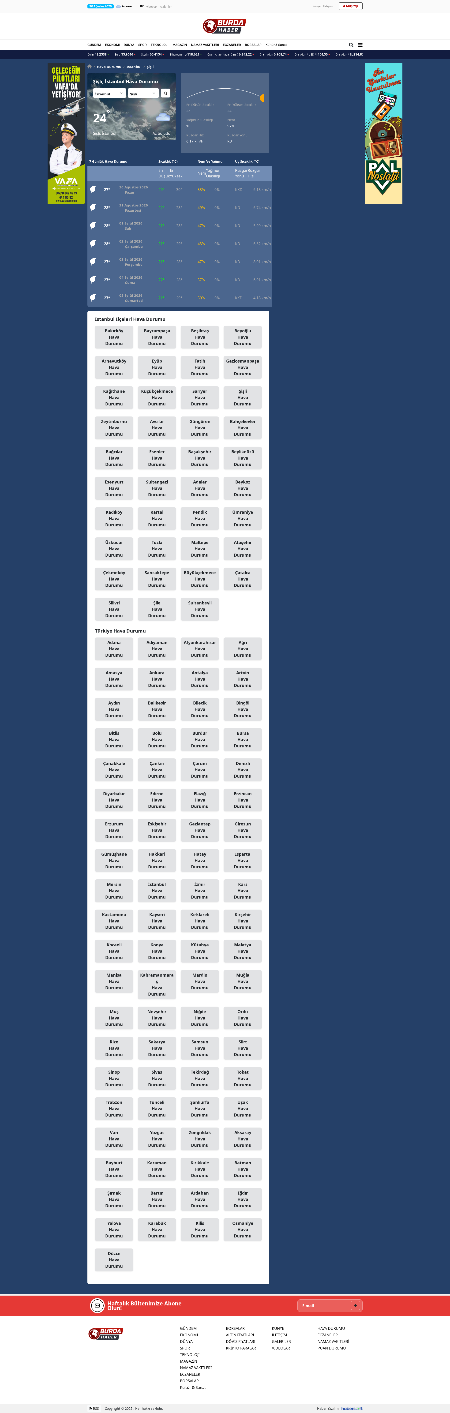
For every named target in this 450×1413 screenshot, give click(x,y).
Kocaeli (114, 951)
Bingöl (242, 709)
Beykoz (242, 488)
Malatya (242, 951)
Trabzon (114, 1108)
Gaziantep (199, 830)
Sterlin (151, 54)
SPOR (142, 45)
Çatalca (242, 579)
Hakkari (157, 860)
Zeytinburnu (114, 428)
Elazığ (200, 800)
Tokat (242, 1078)
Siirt (242, 1048)
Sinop (114, 1078)
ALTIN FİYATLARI (240, 1335)
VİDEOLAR (281, 1348)
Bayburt (114, 1169)
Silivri (114, 609)
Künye (317, 6)
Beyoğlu (242, 337)
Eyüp (157, 367)
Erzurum (114, 830)
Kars (242, 890)
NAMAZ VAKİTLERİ (205, 45)
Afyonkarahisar (200, 649)
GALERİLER (281, 1341)
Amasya (114, 679)
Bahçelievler (243, 428)
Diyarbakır (114, 800)
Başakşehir (199, 458)
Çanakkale (114, 770)
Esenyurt (114, 488)
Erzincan (243, 800)
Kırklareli (199, 921)
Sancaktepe (157, 579)
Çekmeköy (114, 579)
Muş (114, 1018)
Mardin (200, 981)
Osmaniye (242, 1229)
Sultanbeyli (200, 609)
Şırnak (114, 1199)
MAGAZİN (179, 45)
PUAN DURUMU (332, 1348)
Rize (114, 1048)
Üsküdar (114, 549)
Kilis (200, 1229)
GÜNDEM (94, 45)
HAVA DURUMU (331, 1328)
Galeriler (166, 7)
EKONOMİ (112, 45)
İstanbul (132, 66)
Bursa (242, 739)
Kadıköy (114, 518)
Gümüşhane (114, 860)
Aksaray (242, 1139)
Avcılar (157, 428)
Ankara (157, 679)
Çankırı (157, 770)
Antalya (200, 679)
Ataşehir (243, 549)
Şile (157, 609)
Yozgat (157, 1139)
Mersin (114, 890)
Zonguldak (200, 1139)
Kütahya (200, 951)
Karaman (157, 1169)
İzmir (200, 890)
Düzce (114, 1260)
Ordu (242, 1018)
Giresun (242, 830)
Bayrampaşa (157, 337)
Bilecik (200, 709)
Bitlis (114, 739)
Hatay (200, 860)
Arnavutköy (114, 367)
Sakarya (157, 1048)
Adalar (200, 488)
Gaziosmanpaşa (242, 367)
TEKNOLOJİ (160, 45)
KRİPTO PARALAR (241, 1348)
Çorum (200, 770)
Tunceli (157, 1108)
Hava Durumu (107, 66)
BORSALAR (253, 45)
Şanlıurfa (199, 1108)
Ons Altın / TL (353, 54)
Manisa (114, 981)
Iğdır (242, 1199)
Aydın (114, 709)
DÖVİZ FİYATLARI (240, 1341)
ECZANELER (232, 45)
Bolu (157, 739)
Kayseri (157, 921)
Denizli (242, 770)
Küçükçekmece (157, 397)
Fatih (200, 367)
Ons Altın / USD (311, 54)
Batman (242, 1169)
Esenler (157, 458)
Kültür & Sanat (276, 45)
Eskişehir (157, 830)
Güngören (199, 428)
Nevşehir (156, 1018)
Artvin (242, 679)
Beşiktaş (200, 337)
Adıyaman (157, 649)
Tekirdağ (200, 1078)
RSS (95, 1408)
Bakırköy (114, 337)
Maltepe (200, 549)
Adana (114, 649)
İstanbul (157, 890)
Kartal (157, 518)
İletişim (328, 6)
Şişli (148, 66)
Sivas (157, 1078)
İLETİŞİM (279, 1335)
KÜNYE (278, 1328)
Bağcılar (114, 458)
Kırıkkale (200, 1169)
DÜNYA (129, 45)
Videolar (151, 7)
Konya (157, 951)
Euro (124, 54)
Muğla (242, 981)
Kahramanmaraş (157, 984)
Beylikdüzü (242, 458)
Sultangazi (157, 488)
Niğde (200, 1018)
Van (114, 1139)
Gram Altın (273, 54)
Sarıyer (200, 397)
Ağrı (242, 649)
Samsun (200, 1048)
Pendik (200, 518)
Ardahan (200, 1199)
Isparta (242, 860)
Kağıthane (114, 397)
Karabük (157, 1229)
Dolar (97, 54)
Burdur (200, 739)
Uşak (242, 1108)
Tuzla (157, 549)
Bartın (157, 1199)
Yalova (114, 1229)
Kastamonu (114, 921)
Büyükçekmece (200, 579)
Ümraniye (242, 518)
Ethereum (184, 54)
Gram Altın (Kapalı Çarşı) (229, 54)
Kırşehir (242, 921)
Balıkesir (157, 709)
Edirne (157, 800)
